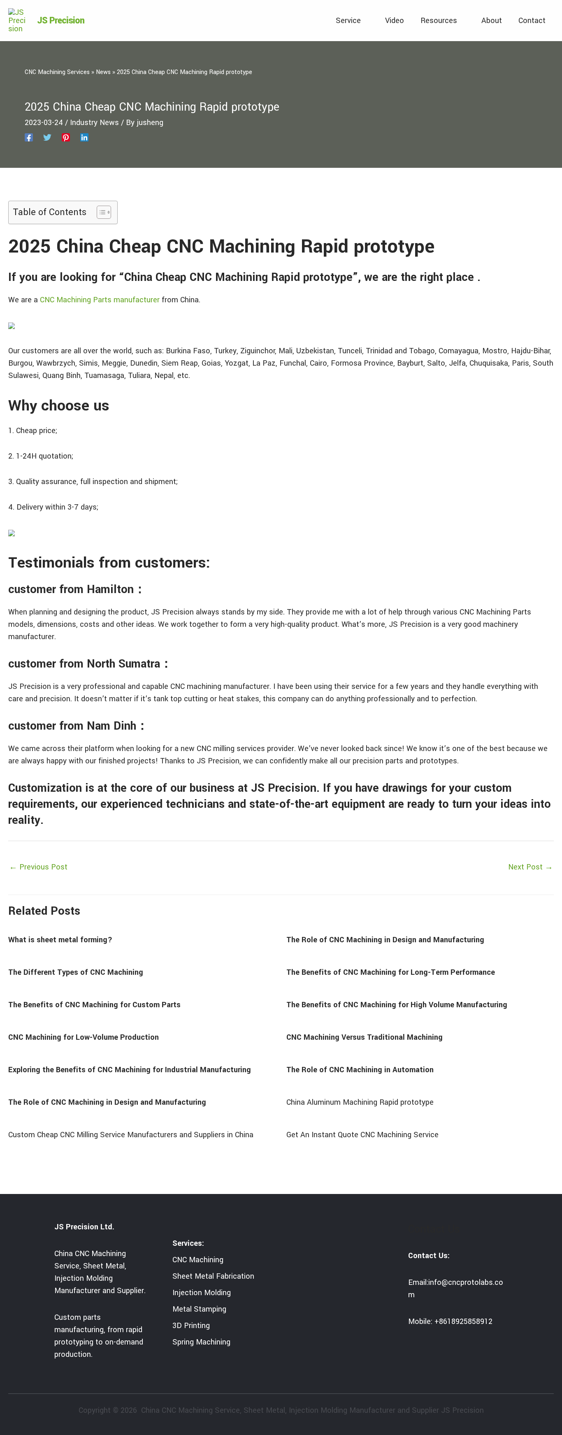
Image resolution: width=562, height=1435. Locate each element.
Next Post (530, 867)
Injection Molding (201, 1292)
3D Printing (191, 1325)
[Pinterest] (66, 137)
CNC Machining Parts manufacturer (100, 299)
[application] (365, 20)
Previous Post (38, 867)
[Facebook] (29, 137)
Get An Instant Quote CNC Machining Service (362, 1134)
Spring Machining (201, 1342)
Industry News (94, 122)
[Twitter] (47, 137)
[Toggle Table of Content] (100, 212)
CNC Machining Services (57, 72)
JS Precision (60, 20)
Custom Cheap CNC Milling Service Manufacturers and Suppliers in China (130, 1134)
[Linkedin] (84, 137)
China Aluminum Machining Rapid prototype (360, 1102)
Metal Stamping (199, 1309)
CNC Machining (197, 1259)
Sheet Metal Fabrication (213, 1276)
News (103, 72)
